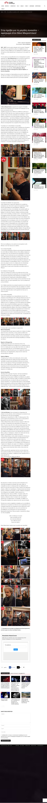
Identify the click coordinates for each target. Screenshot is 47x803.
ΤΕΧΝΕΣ (2, 8)
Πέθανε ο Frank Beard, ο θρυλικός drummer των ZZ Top (39, 81)
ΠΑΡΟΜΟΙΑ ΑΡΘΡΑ (5, 673)
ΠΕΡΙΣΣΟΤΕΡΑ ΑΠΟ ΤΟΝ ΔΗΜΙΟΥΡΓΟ (17, 673)
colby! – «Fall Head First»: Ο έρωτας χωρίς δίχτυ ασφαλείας (39, 96)
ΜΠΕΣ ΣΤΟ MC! (33, 745)
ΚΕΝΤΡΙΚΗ (17, 745)
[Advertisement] (31, 3)
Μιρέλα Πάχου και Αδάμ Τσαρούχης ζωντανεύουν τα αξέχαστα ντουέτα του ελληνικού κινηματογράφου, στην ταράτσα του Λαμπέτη (39, 63)
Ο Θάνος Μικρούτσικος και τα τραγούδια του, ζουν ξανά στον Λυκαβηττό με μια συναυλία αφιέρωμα (15, 701)
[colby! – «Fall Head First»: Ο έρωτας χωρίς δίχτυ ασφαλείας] (39, 93)
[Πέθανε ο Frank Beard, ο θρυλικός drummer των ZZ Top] (39, 77)
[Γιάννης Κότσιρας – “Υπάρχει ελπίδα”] (5, 695)
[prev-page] (1, 706)
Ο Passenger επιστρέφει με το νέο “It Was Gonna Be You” (39, 187)
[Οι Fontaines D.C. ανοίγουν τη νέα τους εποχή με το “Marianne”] (39, 108)
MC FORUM (22, 745)
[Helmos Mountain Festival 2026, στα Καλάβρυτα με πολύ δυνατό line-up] (25, 695)
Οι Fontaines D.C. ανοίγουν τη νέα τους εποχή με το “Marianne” (39, 111)
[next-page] (3, 706)
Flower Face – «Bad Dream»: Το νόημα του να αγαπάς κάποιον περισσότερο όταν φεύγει (39, 50)
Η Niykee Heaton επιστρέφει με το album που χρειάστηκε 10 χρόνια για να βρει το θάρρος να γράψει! (39, 155)
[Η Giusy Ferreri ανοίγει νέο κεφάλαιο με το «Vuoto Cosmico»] (39, 168)
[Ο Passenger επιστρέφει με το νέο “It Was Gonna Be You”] (39, 183)
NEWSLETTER (27, 745)
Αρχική (2, 11)
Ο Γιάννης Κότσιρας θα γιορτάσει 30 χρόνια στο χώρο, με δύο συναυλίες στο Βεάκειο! (25, 685)
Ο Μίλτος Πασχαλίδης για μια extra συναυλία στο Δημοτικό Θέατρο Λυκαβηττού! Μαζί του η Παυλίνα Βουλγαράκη (5, 685)
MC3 (5, 11)
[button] (44, 6)
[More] (24, 667)
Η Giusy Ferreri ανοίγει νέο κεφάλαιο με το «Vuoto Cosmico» (39, 171)
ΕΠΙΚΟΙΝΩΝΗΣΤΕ (40, 745)
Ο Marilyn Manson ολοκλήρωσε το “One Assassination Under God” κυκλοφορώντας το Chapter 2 (39, 140)
